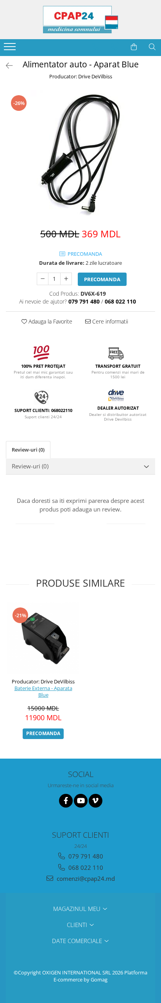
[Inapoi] (6, 65)
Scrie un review (80, 524)
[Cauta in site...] (152, 47)
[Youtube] (81, 801)
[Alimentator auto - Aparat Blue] (80, 152)
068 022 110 (85, 867)
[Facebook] (66, 801)
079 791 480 (85, 856)
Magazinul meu (77, 909)
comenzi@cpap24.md (85, 878)
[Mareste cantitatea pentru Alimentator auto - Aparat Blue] (66, 279)
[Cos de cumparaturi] (133, 47)
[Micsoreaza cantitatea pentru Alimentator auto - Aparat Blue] (42, 279)
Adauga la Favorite (49, 321)
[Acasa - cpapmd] (80, 19)
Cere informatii (109, 321)
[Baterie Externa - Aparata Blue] (43, 638)
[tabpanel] (80, 152)
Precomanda (102, 279)
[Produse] (11, 49)
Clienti (78, 925)
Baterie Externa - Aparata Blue (43, 691)
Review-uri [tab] (28, 449)
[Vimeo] (95, 801)
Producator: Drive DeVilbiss (80, 76)
